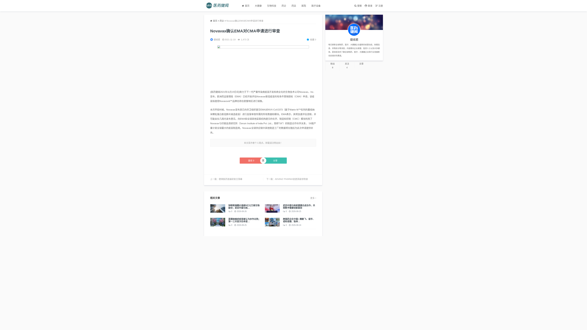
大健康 (258, 5)
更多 (312, 198)
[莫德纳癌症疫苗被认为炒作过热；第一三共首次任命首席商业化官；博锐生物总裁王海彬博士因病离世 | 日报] (217, 222)
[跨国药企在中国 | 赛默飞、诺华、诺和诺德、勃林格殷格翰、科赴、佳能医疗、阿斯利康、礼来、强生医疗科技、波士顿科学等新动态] (272, 222)
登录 (370, 5)
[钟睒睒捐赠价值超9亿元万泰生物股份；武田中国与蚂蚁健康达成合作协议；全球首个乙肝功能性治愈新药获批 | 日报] (217, 208)
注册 (380, 5)
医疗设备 (316, 5)
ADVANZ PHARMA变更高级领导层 (291, 179)
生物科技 (271, 5)
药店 (294, 5)
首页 (215, 21)
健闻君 (217, 39)
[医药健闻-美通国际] (218, 6)
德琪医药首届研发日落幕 (230, 179)
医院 (303, 5)
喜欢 (251, 160)
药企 (284, 5)
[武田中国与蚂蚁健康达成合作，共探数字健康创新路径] (272, 208)
